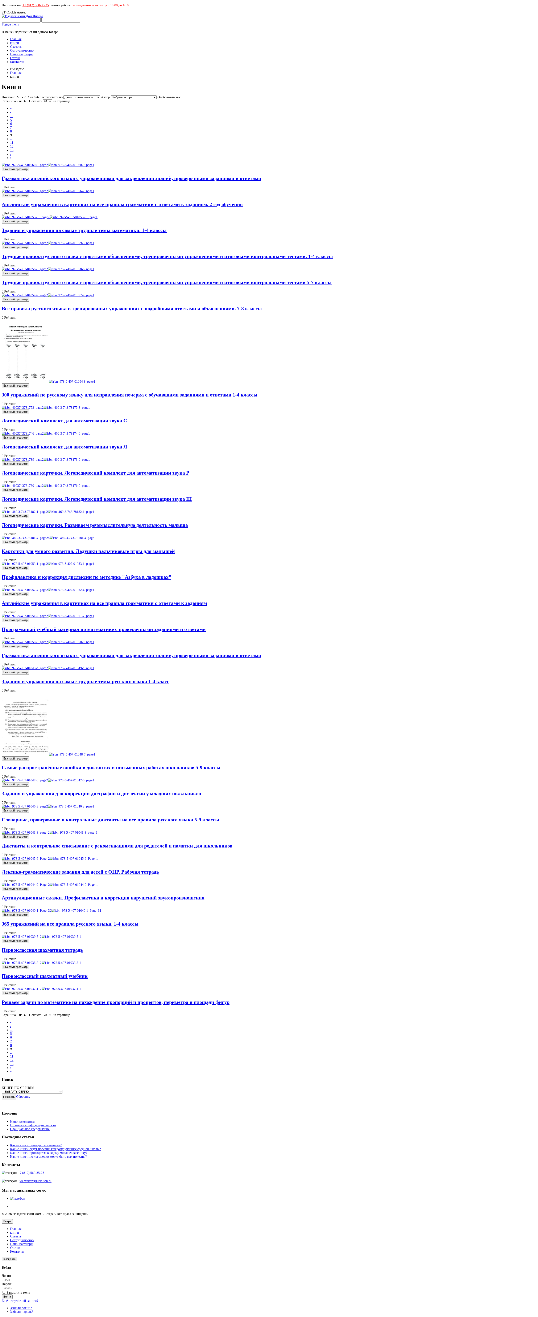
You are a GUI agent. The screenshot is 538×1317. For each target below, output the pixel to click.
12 (11, 146)
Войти (7, 1296)
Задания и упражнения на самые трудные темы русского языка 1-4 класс (85, 681)
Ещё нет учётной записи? (20, 1300)
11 (11, 142)
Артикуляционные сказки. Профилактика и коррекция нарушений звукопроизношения (103, 898)
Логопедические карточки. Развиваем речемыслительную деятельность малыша (95, 525)
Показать (35, 101)
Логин (6, 1275)
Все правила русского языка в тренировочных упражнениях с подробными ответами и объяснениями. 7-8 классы (132, 308)
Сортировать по (51, 97)
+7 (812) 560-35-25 (35, 5)
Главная (15, 72)
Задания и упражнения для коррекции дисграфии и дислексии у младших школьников (101, 793)
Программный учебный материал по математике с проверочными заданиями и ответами (104, 629)
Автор (106, 97)
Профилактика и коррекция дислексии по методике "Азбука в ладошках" (86, 577)
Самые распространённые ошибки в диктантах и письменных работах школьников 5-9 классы (111, 767)
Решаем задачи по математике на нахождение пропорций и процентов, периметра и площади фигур (115, 1002)
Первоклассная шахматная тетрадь (42, 950)
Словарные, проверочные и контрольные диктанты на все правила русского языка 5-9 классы (110, 819)
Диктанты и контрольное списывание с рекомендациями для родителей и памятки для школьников (117, 846)
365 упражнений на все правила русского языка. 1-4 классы (70, 924)
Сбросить (23, 1096)
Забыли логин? (21, 1308)
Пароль (7, 1284)
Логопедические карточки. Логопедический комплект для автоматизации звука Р (95, 473)
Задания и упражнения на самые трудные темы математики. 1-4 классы (84, 230)
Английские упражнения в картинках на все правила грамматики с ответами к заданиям (104, 603)
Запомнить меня (18, 1292)
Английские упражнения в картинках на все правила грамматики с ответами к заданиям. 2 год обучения (122, 204)
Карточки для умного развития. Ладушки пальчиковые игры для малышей (88, 551)
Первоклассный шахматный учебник (45, 976)
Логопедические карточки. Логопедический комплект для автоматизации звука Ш (97, 499)
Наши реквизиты (22, 1121)
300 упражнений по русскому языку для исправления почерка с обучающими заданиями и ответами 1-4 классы (129, 395)
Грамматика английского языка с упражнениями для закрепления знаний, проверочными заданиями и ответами (131, 178)
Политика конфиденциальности (33, 1125)
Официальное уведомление (30, 1129)
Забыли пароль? (21, 1311)
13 (11, 150)
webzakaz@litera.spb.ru (35, 1181)
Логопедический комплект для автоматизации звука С (64, 420)
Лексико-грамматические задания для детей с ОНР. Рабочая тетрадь (80, 872)
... (11, 116)
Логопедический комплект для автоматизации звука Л (64, 447)
